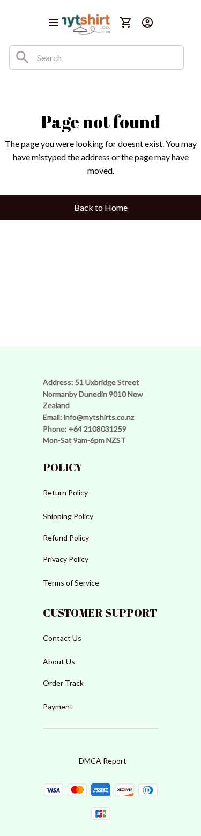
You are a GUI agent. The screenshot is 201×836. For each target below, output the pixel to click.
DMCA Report (102, 760)
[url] (99, 417)
